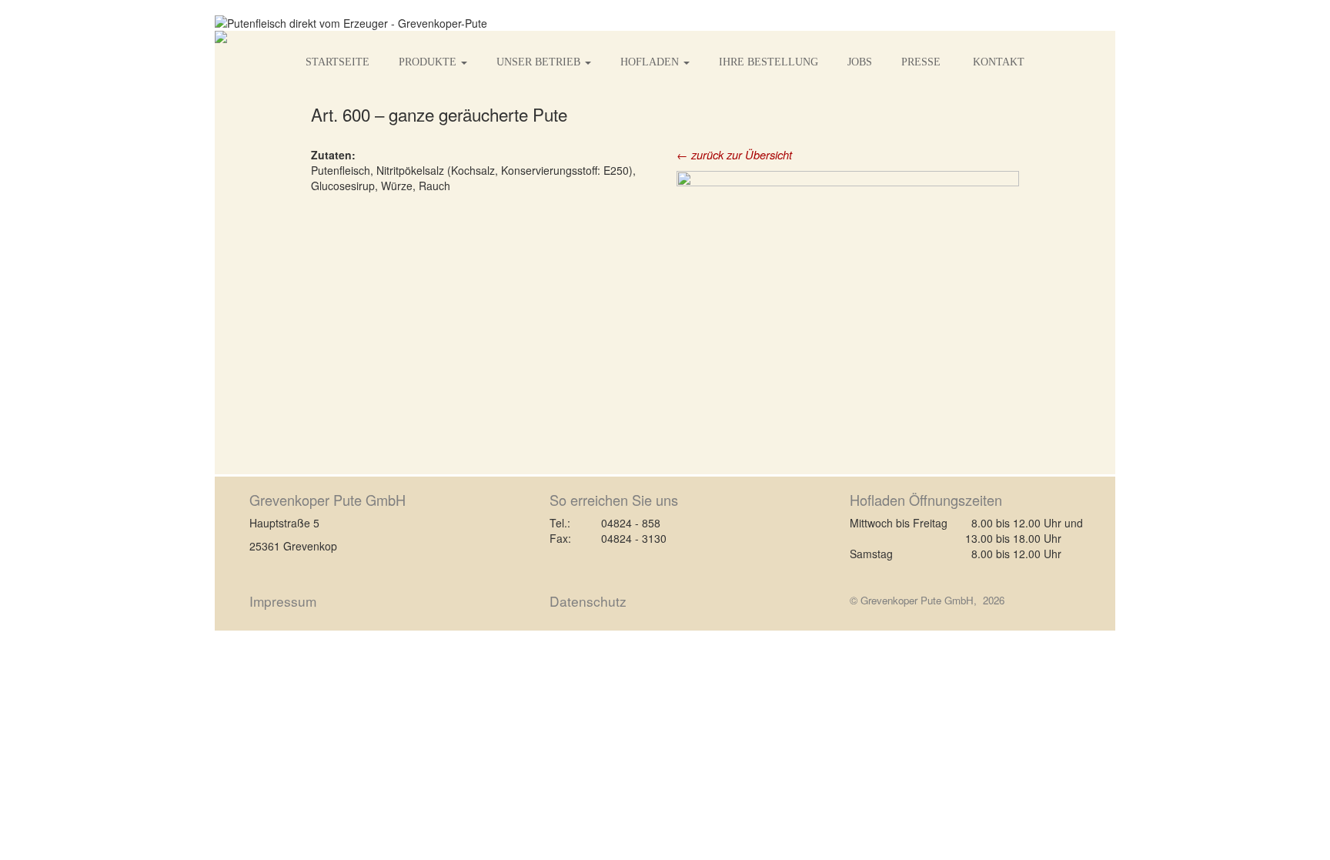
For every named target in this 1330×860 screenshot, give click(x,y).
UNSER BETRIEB (539, 62)
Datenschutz (588, 601)
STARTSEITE (337, 62)
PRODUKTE (429, 62)
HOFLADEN (651, 62)
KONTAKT (998, 62)
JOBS (859, 62)
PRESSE (922, 62)
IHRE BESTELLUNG (768, 62)
